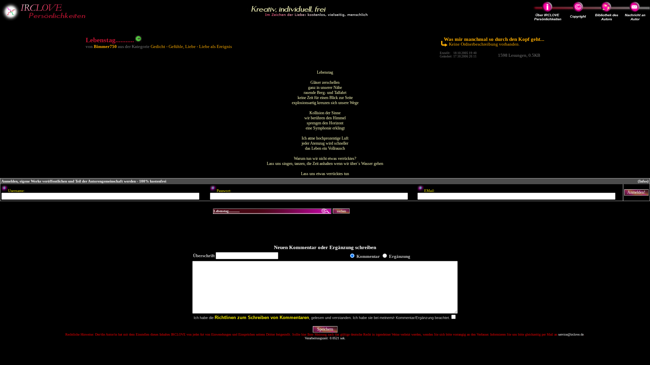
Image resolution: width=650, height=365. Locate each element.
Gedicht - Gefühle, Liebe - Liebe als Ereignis (191, 46)
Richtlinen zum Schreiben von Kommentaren (262, 317)
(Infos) (643, 181)
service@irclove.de (571, 334)
